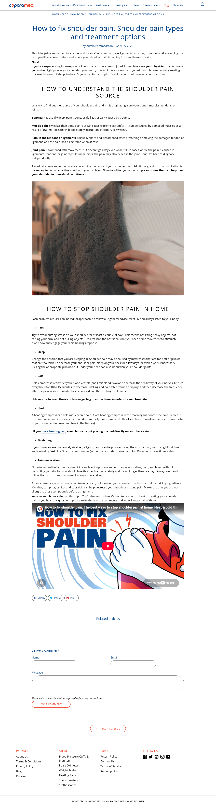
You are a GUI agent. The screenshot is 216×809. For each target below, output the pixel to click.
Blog (19, 771)
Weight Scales (68, 770)
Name (35, 657)
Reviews (21, 776)
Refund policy (109, 771)
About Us (22, 756)
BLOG (65, 14)
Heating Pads (67, 775)
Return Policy (108, 756)
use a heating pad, (54, 431)
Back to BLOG (111, 728)
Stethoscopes (67, 785)
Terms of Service (111, 766)
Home (56, 14)
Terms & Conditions (28, 761)
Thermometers (68, 780)
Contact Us (107, 761)
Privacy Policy (24, 766)
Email (114, 657)
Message (37, 672)
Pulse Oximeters (69, 765)
